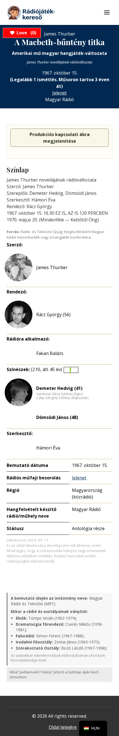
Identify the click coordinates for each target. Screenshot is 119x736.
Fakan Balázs (49, 353)
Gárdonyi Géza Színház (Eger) (59, 394)
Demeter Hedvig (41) (59, 388)
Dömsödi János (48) (57, 417)
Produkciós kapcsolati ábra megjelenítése (60, 137)
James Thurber (52, 267)
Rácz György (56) (53, 314)
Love (26, 33)
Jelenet (59, 93)
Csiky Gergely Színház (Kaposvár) (62, 398)
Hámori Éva (48, 448)
